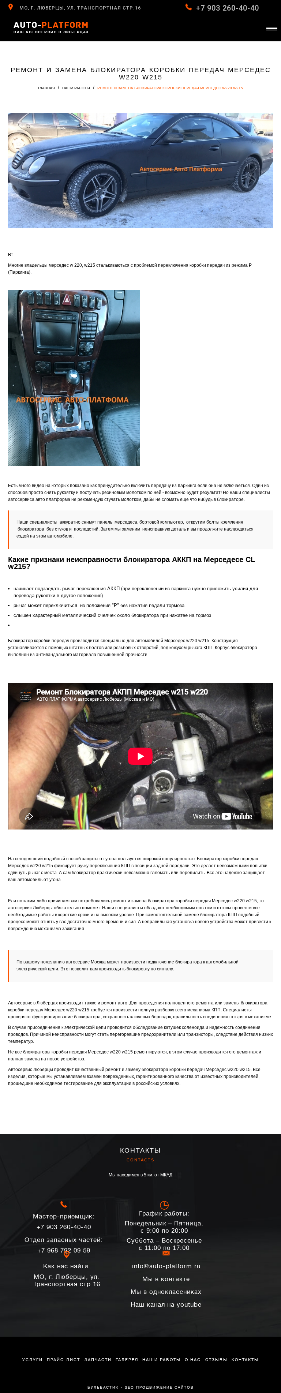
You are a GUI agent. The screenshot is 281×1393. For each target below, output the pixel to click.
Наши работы (76, 88)
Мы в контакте (166, 1279)
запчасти (98, 1360)
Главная (46, 88)
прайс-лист (63, 1360)
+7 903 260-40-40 (227, 8)
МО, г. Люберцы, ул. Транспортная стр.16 (80, 8)
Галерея (127, 1360)
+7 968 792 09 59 (64, 1245)
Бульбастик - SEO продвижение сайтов (140, 1387)
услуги (32, 1360)
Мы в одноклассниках (166, 1291)
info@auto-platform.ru (166, 1266)
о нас (193, 1360)
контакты (245, 1360)
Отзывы (216, 1360)
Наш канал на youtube (166, 1304)
